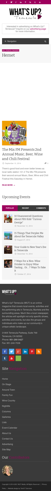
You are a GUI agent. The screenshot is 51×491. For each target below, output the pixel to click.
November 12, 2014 (25, 226)
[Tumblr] (35, 2)
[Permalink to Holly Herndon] (8, 470)
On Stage (6, 384)
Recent (25, 208)
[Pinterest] (26, 2)
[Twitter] (11, 2)
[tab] (10, 208)
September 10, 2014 (13, 163)
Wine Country (8, 400)
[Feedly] (45, 2)
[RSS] (30, 2)
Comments (41, 208)
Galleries (6, 416)
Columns (6, 411)
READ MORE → (8, 185)
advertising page (38, 28)
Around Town (8, 389)
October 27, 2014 (24, 274)
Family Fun (7, 395)
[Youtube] (40, 2)
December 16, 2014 (25, 253)
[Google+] (16, 2)
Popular (10, 208)
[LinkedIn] (21, 2)
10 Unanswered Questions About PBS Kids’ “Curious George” (28, 219)
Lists (4, 422)
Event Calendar (9, 427)
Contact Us (7, 438)
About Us (6, 433)
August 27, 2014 (23, 239)
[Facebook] (6, 2)
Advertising (7, 444)
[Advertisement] (25, 93)
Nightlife (6, 406)
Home (5, 378)
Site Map (6, 449)
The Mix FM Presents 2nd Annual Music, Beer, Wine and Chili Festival (22, 154)
